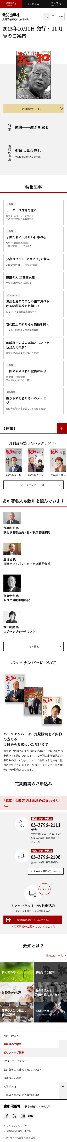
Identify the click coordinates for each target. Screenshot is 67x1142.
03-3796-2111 (46, 825)
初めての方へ (11, 1035)
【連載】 (9, 428)
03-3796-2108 (46, 857)
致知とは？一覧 (54, 955)
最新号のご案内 (12, 1044)
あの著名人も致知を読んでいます (22, 1069)
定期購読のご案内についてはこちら (34, 926)
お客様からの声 (12, 1078)
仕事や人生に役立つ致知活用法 (21, 1095)
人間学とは (9, 1086)
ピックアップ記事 (13, 1052)
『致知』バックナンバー (16, 1061)
